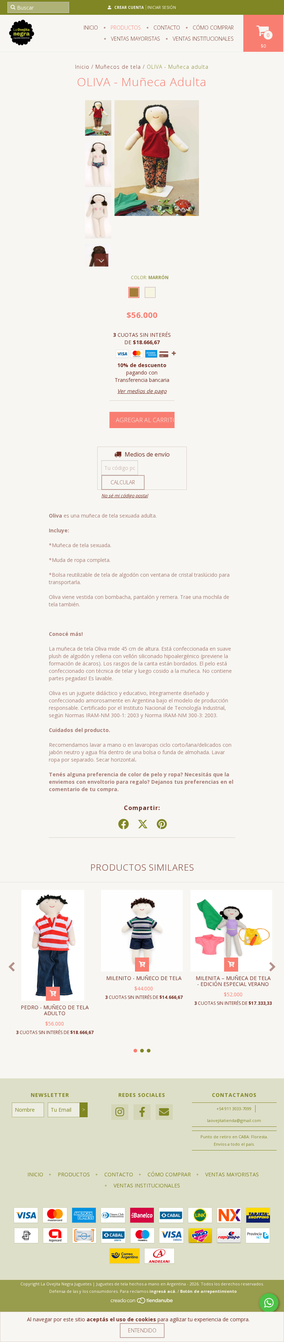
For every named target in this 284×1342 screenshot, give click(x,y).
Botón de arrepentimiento (208, 1291)
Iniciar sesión (161, 7)
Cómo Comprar (212, 27)
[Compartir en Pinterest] (162, 824)
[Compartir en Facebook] (123, 824)
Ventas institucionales (202, 38)
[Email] (164, 1112)
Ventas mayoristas (134, 38)
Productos (125, 27)
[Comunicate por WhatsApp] (268, 1302)
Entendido (142, 1330)
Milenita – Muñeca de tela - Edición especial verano (233, 981)
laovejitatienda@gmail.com (234, 1120)
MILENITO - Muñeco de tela (144, 978)
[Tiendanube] (142, 1302)
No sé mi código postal (124, 495)
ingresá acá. (162, 1291)
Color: (150, 277)
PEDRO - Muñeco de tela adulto (55, 1010)
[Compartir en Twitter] (143, 824)
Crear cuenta (129, 7)
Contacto (166, 27)
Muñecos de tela (118, 66)
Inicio (91, 27)
